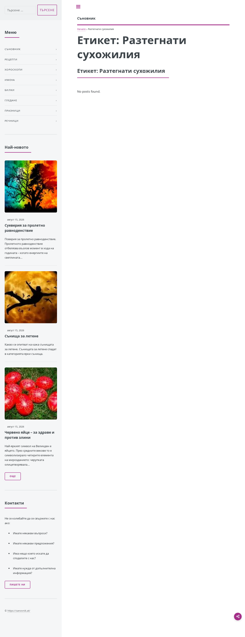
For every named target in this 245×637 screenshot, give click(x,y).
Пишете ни (17, 584)
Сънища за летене (21, 336)
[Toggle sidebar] (78, 6)
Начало (81, 29)
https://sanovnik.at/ (19, 610)
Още (13, 476)
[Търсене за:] (20, 10)
